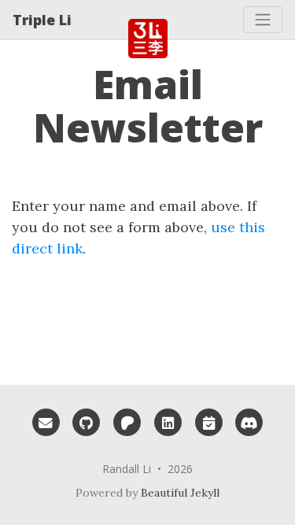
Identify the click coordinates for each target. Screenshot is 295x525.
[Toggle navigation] (262, 19)
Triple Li (42, 19)
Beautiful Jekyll (180, 493)
